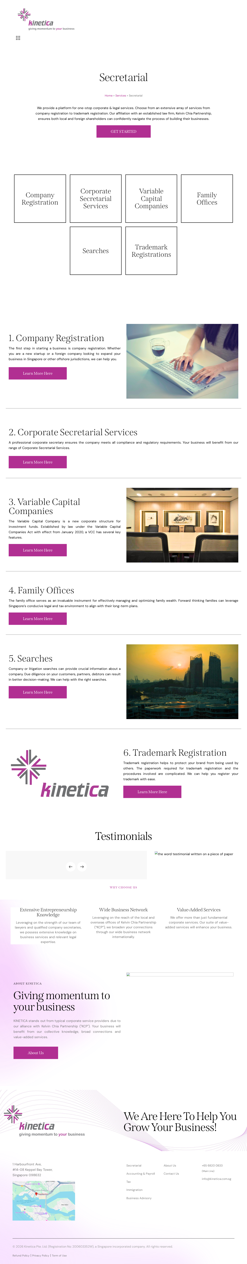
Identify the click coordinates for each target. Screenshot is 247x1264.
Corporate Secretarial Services (96, 198)
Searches (96, 250)
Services (120, 95)
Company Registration (40, 198)
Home (109, 95)
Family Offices (207, 198)
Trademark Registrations (151, 250)
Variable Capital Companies (151, 198)
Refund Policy (21, 1255)
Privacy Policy (40, 1255)
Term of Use (59, 1255)
